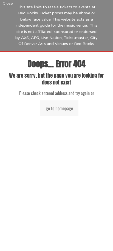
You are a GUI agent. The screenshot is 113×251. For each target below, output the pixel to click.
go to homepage (59, 108)
